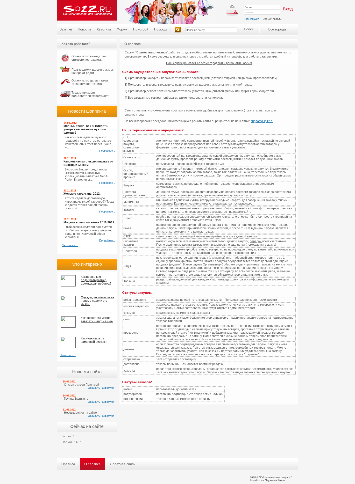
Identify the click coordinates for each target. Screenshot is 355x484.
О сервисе (92, 464)
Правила (68, 464)
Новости (84, 29)
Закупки (66, 29)
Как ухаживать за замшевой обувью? (94, 340)
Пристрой (140, 29)
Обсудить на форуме (101, 387)
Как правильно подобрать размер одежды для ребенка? (96, 280)
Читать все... (70, 245)
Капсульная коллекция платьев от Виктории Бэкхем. (88, 163)
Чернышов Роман (275, 480)
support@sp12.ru (262, 121)
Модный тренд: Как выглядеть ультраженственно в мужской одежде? (85, 129)
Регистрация (251, 18)
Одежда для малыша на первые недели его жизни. (97, 301)
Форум (122, 29)
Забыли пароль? (273, 18)
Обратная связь (122, 464)
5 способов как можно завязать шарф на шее (97, 319)
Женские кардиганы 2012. (82, 193)
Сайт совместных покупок (275, 477)
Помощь (160, 29)
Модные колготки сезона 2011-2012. (89, 222)
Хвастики (104, 29)
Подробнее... (107, 150)
